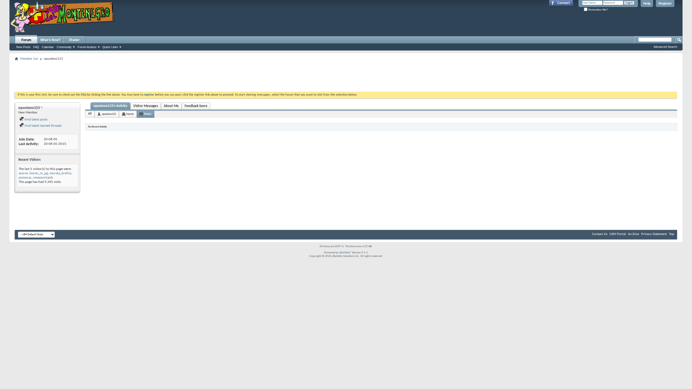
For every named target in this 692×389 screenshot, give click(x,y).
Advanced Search (665, 46)
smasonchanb (43, 177)
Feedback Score (196, 106)
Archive (633, 234)
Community (64, 47)
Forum (26, 40)
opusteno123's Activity (110, 106)
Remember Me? (597, 9)
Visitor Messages (145, 106)
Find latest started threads (43, 126)
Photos (147, 114)
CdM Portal (618, 234)
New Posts (23, 47)
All (90, 113)
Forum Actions (87, 47)
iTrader (74, 40)
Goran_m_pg (38, 173)
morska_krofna (60, 173)
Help (646, 3)
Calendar (48, 47)
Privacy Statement (654, 234)
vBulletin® (345, 252)
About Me (171, 106)
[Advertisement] (346, 74)
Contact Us (599, 234)
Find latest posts (36, 119)
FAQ (36, 47)
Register (665, 3)
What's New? (50, 40)
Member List (29, 59)
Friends (130, 114)
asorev (23, 173)
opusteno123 (109, 114)
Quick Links (110, 47)
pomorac (25, 177)
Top (671, 234)
